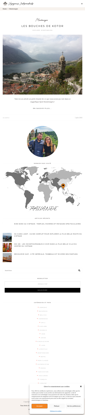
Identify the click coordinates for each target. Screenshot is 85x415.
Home (5, 9)
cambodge (43, 318)
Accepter (39, 406)
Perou (43, 368)
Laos (43, 345)
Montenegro (42, 19)
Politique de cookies (55, 411)
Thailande (43, 375)
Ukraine (43, 383)
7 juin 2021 (78, 118)
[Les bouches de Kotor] (42, 65)
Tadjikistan (43, 372)
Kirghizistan (43, 341)
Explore (36, 30)
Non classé (43, 360)
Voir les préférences (74, 406)
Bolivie (43, 315)
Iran (43, 334)
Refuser (56, 406)
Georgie (43, 330)
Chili (43, 322)
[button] (81, 386)
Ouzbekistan (43, 364)
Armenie (43, 307)
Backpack (43, 311)
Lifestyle (43, 349)
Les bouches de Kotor (42, 26)
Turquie (43, 379)
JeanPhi (6, 117)
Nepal (43, 356)
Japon (43, 337)
